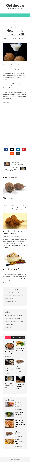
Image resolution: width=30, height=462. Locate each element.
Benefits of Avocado (19, 414)
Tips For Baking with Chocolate (13, 315)
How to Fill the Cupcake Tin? (19, 442)
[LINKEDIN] (18, 149)
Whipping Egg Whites (11, 301)
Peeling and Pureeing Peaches (19, 405)
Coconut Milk (7, 138)
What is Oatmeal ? (11, 269)
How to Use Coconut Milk (20, 386)
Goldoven (15, 5)
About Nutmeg (9, 198)
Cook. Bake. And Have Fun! (15, 8)
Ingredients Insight (15, 27)
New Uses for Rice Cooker (12, 290)
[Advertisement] (15, 120)
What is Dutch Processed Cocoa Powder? (14, 232)
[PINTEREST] (24, 149)
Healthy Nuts (8, 327)
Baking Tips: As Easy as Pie (12, 292)
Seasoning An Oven (10, 324)
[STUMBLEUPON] (12, 153)
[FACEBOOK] (6, 149)
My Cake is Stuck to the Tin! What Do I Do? (20, 423)
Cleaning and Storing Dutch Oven (14, 295)
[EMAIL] (18, 153)
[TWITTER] (12, 149)
